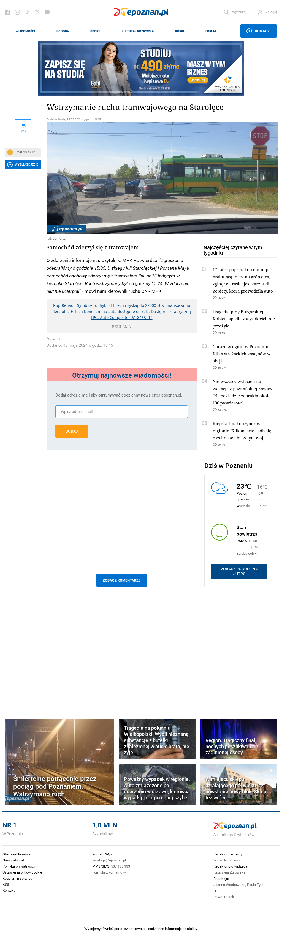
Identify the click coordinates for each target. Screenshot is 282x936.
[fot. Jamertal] (122, 178)
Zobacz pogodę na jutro (239, 571)
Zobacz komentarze (121, 580)
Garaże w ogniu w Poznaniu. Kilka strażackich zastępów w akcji (242, 354)
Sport (95, 31)
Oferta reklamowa (16, 854)
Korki (179, 31)
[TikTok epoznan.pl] (27, 12)
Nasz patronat (13, 860)
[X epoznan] (37, 12)
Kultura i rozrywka (138, 31)
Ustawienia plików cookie (22, 872)
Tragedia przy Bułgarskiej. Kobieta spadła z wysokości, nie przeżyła (244, 319)
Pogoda (62, 31)
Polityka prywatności (18, 866)
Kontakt (263, 31)
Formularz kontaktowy (109, 872)
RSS (5, 884)
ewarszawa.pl (134, 928)
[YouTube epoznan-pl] (47, 12)
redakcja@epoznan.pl (109, 860)
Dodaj (72, 431)
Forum (210, 31)
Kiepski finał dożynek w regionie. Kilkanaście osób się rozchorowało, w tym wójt (242, 431)
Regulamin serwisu (17, 878)
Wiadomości (25, 31)
